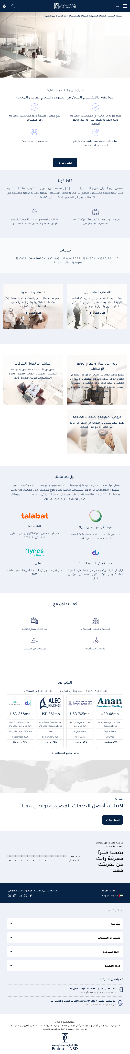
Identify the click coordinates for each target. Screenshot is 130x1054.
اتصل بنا (67, 162)
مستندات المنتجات (109, 937)
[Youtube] (20, 896)
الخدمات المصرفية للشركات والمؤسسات (87, 15)
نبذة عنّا (116, 923)
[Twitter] (25, 896)
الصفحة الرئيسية (115, 15)
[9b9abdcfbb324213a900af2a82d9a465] (65, 6)
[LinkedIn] (9, 896)
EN (117, 6)
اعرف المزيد (99, 312)
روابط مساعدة (112, 951)
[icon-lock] (4, 6)
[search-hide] (13, 6)
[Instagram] (14, 896)
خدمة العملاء (113, 965)
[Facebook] (30, 896)
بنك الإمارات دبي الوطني (56, 15)
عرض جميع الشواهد (67, 753)
